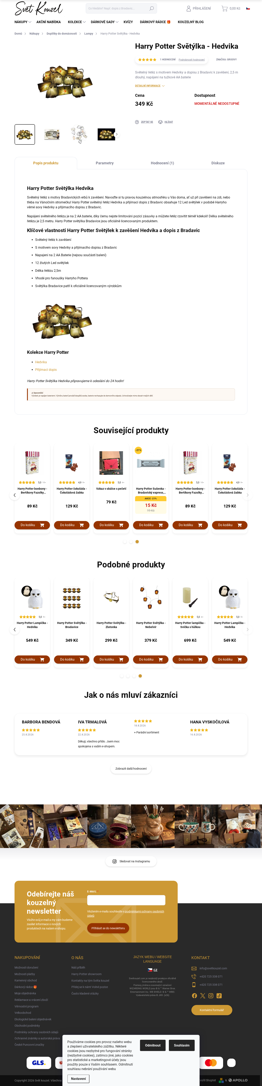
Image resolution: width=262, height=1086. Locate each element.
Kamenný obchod (26, 980)
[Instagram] (211, 995)
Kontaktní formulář (212, 1010)
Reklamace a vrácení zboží (31, 999)
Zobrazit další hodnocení (131, 768)
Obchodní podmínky (27, 1025)
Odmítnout (152, 1045)
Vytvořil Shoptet (206, 1080)
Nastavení (78, 1079)
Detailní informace (147, 85)
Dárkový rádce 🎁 (26, 987)
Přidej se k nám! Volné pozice (89, 987)
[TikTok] (219, 995)
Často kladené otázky (85, 993)
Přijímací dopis (46, 370)
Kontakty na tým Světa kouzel (90, 980)
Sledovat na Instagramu (135, 861)
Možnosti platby (25, 974)
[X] (203, 995)
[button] (125, 542)
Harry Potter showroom (86, 974)
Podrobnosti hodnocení (192, 59)
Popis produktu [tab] (45, 163)
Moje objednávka (25, 993)
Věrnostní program (26, 1006)
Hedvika (41, 362)
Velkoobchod (23, 1012)
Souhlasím (182, 1045)
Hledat (152, 8)
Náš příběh (78, 967)
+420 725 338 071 (211, 976)
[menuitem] (23, 22)
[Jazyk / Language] (248, 8)
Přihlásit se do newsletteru (108, 928)
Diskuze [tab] (218, 163)
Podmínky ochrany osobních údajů (36, 1032)
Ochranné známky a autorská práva (37, 1038)
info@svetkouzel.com (213, 968)
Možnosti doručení (26, 967)
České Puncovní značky (29, 1044)
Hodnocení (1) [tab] (162, 163)
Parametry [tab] (105, 163)
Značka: (226, 59)
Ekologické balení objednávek (33, 1019)
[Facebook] (194, 995)
